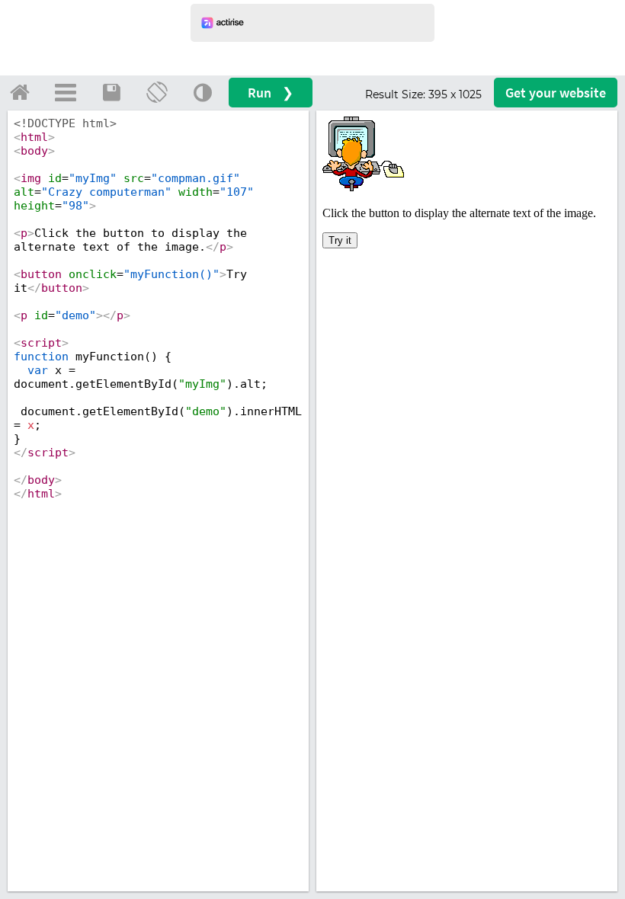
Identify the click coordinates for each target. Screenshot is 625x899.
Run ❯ (270, 92)
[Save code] (111, 92)
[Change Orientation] (157, 92)
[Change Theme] (203, 92)
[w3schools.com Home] (20, 92)
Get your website (555, 92)
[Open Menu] (65, 92)
